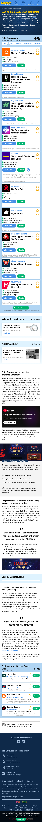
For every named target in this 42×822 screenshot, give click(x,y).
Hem (3, 8)
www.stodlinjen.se (17, 148)
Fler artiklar (36, 344)
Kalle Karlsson (35, 310)
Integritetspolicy (7, 796)
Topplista (4, 30)
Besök (21, 65)
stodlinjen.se (29, 303)
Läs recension (9, 65)
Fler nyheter (36, 319)
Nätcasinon (8, 8)
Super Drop (23, 30)
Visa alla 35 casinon (21, 308)
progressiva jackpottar (10, 650)
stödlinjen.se (4, 70)
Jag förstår (21, 819)
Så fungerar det (13, 30)
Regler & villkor (6, 69)
